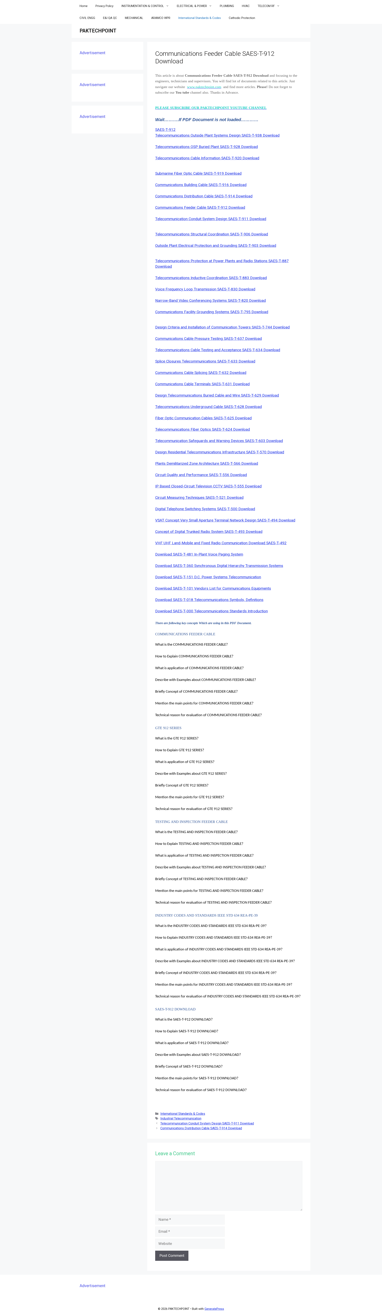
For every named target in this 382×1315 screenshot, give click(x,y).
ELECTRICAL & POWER (192, 6)
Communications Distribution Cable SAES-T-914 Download (203, 196)
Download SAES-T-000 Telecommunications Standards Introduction (211, 611)
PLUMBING (227, 6)
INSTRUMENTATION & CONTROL (142, 6)
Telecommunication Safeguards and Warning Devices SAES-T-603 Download (219, 440)
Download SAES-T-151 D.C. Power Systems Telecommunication (208, 577)
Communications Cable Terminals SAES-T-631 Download (202, 384)
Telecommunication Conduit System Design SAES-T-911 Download (210, 219)
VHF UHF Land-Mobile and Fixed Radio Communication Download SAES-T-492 (220, 543)
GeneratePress (214, 1309)
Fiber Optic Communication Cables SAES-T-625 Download (203, 418)
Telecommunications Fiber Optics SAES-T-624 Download (202, 429)
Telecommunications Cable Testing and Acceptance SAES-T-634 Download (217, 350)
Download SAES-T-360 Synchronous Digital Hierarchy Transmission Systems (219, 565)
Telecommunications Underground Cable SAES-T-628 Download (208, 406)
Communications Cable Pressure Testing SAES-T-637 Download (208, 338)
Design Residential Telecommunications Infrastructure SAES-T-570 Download (219, 452)
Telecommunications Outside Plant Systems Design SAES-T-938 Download (217, 135)
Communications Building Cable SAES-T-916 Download (201, 184)
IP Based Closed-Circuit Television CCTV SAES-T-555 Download (208, 486)
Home (84, 6)
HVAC (246, 6)
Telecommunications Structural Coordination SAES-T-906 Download (211, 234)
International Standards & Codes (199, 18)
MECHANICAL (134, 18)
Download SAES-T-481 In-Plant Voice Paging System (199, 554)
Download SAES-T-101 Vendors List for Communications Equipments (213, 588)
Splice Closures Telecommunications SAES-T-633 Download (205, 361)
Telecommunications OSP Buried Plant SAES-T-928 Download (206, 146)
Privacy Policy (104, 6)
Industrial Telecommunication (180, 1118)
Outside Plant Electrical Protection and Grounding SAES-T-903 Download (215, 245)
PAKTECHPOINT (98, 31)
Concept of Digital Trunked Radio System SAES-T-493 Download (208, 531)
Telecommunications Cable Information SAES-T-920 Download (207, 158)
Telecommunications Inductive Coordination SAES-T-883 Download (211, 278)
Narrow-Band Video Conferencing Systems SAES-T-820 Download (210, 300)
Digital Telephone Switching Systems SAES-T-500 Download (205, 509)
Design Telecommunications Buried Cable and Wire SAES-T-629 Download (217, 395)
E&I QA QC (110, 18)
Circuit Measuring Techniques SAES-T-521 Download (199, 497)
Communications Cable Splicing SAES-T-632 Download (200, 372)
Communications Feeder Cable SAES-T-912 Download (200, 207)
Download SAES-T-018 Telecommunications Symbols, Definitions (209, 599)
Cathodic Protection (242, 18)
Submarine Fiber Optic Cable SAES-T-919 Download (198, 173)
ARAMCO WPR (160, 18)
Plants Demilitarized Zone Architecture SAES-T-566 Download (206, 463)
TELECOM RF (266, 6)
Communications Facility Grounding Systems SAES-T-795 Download (211, 312)
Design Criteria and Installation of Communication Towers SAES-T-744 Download (222, 327)
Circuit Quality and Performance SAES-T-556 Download (201, 475)
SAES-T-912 (165, 129)
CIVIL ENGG (87, 18)
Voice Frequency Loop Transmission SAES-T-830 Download (205, 289)
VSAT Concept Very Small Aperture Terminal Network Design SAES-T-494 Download (225, 520)
